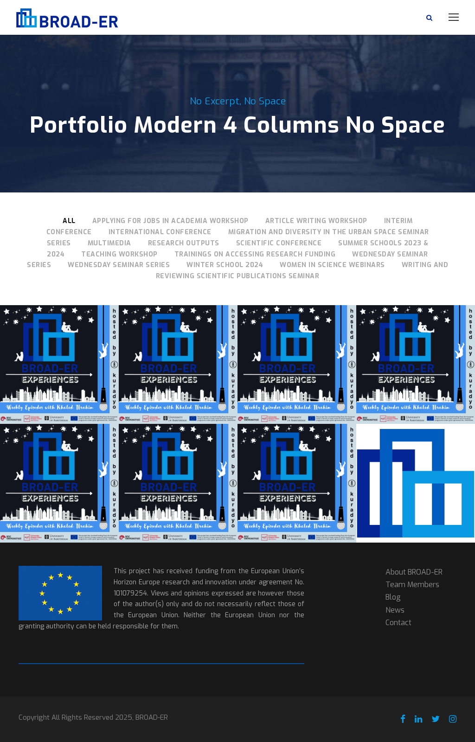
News (394, 610)
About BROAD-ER (414, 572)
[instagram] (452, 719)
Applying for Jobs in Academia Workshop (170, 221)
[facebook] (402, 719)
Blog (393, 597)
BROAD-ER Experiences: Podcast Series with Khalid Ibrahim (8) (59, 470)
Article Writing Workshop (316, 221)
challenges (74, 382)
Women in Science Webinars (332, 265)
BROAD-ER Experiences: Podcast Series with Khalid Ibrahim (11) (178, 352)
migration (71, 401)
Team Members (412, 584)
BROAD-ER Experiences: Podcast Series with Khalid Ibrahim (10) (297, 352)
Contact (398, 622)
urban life (59, 419)
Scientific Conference (279, 243)
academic (36, 382)
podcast (39, 410)
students (72, 410)
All (69, 221)
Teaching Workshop (119, 254)
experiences (43, 392)
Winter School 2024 (224, 265)
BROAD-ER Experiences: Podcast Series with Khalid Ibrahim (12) (59, 352)
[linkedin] (418, 719)
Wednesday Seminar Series (119, 265)
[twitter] (435, 719)
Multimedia (109, 243)
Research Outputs (183, 243)
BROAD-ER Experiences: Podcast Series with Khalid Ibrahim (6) (297, 470)
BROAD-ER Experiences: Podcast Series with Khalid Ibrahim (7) (178, 470)
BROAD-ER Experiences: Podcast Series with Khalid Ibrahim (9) (416, 352)
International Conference (160, 232)
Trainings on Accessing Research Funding (255, 254)
